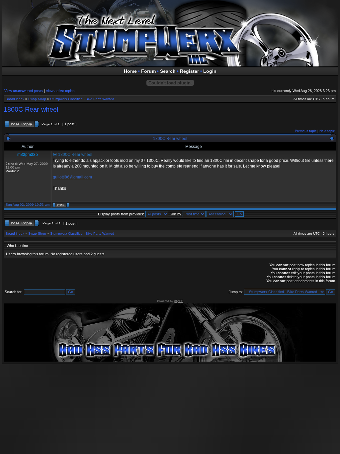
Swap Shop (37, 99)
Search (168, 71)
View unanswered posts (23, 91)
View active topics (60, 91)
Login (209, 71)
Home (130, 71)
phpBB (178, 301)
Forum (148, 71)
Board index (15, 99)
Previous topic (305, 131)
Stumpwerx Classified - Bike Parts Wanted (82, 99)
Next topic (327, 131)
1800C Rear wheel (31, 109)
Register (189, 71)
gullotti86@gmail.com (72, 177)
